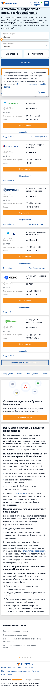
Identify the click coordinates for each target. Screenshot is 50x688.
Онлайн (20, 373)
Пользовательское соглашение (15, 671)
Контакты (22, 667)
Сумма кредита (9, 34)
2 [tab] (22, 657)
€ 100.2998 (35, 5)
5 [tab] (30, 657)
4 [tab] (27, 657)
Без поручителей (36, 53)
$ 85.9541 (36, 2)
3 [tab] (25, 657)
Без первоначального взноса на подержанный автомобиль (23, 640)
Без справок (12, 53)
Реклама (12, 667)
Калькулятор (32, 373)
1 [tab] (20, 657)
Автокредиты (7, 373)
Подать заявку (25, 125)
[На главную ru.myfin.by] (25, 664)
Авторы (35, 671)
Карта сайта (6, 674)
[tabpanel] (23, 637)
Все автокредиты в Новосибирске (25, 363)
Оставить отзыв (25, 417)
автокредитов (20, 493)
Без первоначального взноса (15, 631)
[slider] (1, 39)
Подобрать (25, 62)
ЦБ (30, 2)
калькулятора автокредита (34, 550)
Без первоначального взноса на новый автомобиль (19, 646)
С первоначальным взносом (15, 635)
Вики (31, 667)
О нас (3, 667)
